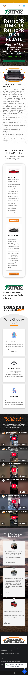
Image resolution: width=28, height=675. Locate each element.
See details (14, 220)
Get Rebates (14, 61)
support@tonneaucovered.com (12, 653)
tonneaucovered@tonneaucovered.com (12, 655)
